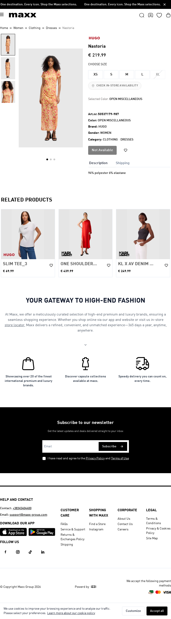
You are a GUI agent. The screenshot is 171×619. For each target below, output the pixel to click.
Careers (123, 529)
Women (18, 28)
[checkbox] (44, 458)
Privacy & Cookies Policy (158, 531)
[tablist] (129, 162)
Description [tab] (98, 163)
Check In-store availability (117, 85)
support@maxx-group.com (28, 514)
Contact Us (125, 524)
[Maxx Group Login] (150, 15)
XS (96, 74)
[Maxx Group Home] (23, 15)
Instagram (96, 529)
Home (4, 28)
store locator (14, 325)
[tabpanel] (129, 177)
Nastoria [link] (68, 28)
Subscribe (109, 446)
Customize (133, 611)
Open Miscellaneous (114, 120)
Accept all (157, 611)
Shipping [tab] (123, 163)
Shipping (67, 544)
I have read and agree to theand (88, 458)
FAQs (64, 524)
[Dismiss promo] (164, 4)
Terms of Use (120, 458)
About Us (124, 518)
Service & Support (73, 529)
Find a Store (97, 524)
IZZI (93, 586)
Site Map (152, 538)
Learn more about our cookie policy (71, 613)
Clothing (35, 28)
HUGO (102, 126)
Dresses (51, 28)
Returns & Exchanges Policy (72, 537)
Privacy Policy (95, 458)
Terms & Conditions (153, 521)
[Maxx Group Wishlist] (159, 15)
